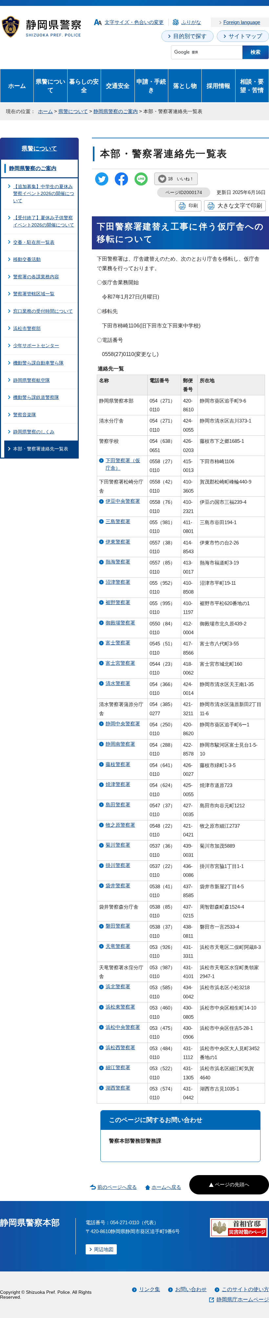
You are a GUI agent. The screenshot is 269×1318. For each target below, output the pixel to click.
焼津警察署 (118, 784)
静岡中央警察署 (123, 723)
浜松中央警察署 (123, 1027)
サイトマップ (245, 36)
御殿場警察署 (120, 622)
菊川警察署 (118, 845)
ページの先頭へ (232, 1184)
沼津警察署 (118, 582)
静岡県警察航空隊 (31, 380)
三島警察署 (118, 521)
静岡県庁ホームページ (243, 1299)
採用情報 (218, 85)
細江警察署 (118, 1067)
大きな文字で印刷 (239, 205)
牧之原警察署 (120, 825)
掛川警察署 (118, 865)
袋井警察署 (118, 885)
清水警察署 (118, 683)
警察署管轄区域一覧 (33, 293)
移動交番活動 (27, 259)
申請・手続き (151, 85)
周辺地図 (104, 1249)
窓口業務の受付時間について (43, 311)
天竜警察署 (118, 946)
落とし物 (185, 85)
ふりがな (191, 22)
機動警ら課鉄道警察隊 (36, 397)
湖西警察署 (118, 1088)
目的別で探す (190, 36)
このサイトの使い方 (245, 1289)
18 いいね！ (181, 178)
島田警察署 (118, 804)
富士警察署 (118, 642)
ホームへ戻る (166, 1187)
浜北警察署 (118, 986)
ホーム (17, 85)
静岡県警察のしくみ (33, 431)
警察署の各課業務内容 (36, 276)
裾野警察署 (118, 602)
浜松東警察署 (120, 1007)
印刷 (193, 205)
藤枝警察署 (118, 764)
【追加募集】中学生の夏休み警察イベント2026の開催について (43, 193)
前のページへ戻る (117, 1187)
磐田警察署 (118, 926)
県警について (50, 85)
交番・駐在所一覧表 (33, 242)
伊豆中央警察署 (123, 501)
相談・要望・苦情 (252, 85)
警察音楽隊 (24, 414)
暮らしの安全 (84, 85)
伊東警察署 (118, 541)
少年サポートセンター (36, 345)
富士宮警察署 (120, 663)
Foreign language (241, 22)
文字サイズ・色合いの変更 (134, 22)
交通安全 (118, 85)
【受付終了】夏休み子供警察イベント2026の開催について (43, 221)
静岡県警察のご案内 (115, 111)
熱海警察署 (118, 561)
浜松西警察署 (120, 1047)
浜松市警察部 (27, 328)
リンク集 (149, 1289)
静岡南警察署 (120, 744)
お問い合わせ (191, 1289)
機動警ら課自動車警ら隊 (38, 362)
